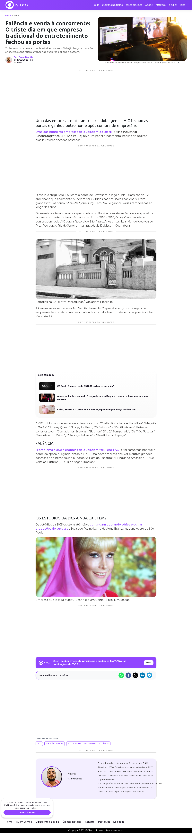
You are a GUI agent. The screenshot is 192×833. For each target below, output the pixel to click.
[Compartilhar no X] (135, 743)
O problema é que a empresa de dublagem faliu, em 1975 (77, 517)
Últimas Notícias (112, 5)
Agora (149, 5)
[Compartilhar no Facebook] (128, 743)
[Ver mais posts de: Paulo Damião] (8, 59)
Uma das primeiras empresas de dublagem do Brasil (74, 132)
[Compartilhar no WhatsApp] (121, 743)
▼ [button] (178, 63)
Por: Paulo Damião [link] (23, 57)
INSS (182, 5)
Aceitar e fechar (27, 812)
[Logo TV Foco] (16, 5)
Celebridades (134, 5)
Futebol (161, 5)
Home (95, 5)
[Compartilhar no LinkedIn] (142, 743)
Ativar (148, 730)
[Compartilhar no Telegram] (149, 743)
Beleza (173, 5)
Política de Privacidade (14, 805)
